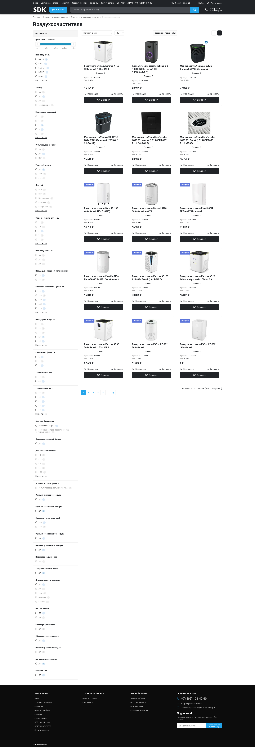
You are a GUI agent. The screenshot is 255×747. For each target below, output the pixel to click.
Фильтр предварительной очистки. (54, 488)
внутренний (44, 207)
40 (41, 280)
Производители (42, 730)
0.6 (41, 464)
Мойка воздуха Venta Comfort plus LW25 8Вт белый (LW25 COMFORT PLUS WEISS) (197, 140)
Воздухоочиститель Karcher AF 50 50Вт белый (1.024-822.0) (101, 67)
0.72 (41, 472)
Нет (41, 158)
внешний (43, 202)
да (41, 92)
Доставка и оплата (49, 3)
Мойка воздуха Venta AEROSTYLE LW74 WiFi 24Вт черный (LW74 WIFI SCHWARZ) (101, 140)
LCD (41, 190)
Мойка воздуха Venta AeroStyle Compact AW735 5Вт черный (196, 67)
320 (41, 308)
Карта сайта (87, 702)
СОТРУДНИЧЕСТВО (143, 3)
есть (41, 174)
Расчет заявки (107, 3)
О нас (35, 3)
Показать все (41, 80)
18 (41, 333)
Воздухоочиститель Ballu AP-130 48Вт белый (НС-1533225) (101, 210)
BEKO (42, 64)
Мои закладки (136, 706)
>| (113, 392)
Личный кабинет (137, 698)
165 (41, 295)
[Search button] (194, 10)
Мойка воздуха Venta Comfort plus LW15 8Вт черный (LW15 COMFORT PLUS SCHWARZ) (149, 140)
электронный (45, 105)
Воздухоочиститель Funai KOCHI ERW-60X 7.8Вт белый (196, 210)
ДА (41, 96)
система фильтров (47, 426)
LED (41, 194)
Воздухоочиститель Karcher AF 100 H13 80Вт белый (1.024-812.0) (150, 278)
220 (41, 304)
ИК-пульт (43, 597)
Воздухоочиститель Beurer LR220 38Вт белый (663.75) (149, 210)
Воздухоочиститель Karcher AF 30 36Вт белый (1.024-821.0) (101, 346)
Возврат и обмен (79, 3)
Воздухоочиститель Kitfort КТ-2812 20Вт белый (150, 346)
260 (41, 522)
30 (41, 393)
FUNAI (42, 76)
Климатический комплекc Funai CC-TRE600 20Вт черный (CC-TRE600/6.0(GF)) (150, 69)
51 (41, 401)
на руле (43, 602)
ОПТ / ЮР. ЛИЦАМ (125, 3)
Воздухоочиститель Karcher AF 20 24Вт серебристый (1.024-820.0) (197, 278)
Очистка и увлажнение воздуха (85, 17)
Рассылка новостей (139, 710)
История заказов (138, 702)
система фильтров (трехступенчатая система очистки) (52, 431)
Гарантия (65, 3)
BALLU (42, 59)
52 (41, 406)
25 (41, 275)
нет (41, 178)
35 (41, 397)
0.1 (41, 455)
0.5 (41, 459)
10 (41, 328)
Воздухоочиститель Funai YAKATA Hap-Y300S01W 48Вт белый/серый (101, 278)
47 (41, 377)
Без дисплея (45, 198)
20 (41, 337)
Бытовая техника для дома (55, 17)
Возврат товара (89, 698)
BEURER (43, 68)
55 (41, 381)
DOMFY (42, 72)
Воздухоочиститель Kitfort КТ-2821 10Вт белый (198, 346)
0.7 (41, 468)
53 (41, 410)
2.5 (41, 227)
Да (41, 101)
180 (41, 300)
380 (41, 527)
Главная (36, 17)
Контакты (94, 3)
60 (41, 291)
